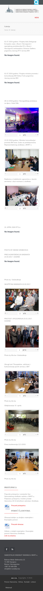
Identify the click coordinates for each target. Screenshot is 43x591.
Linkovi (33, 582)
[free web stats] (14, 578)
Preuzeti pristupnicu (18, 505)
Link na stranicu (10, 536)
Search (36, 2)
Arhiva (20, 582)
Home (6, 30)
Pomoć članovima (10, 582)
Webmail (9, 587)
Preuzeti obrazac (17, 524)
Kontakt (27, 582)
